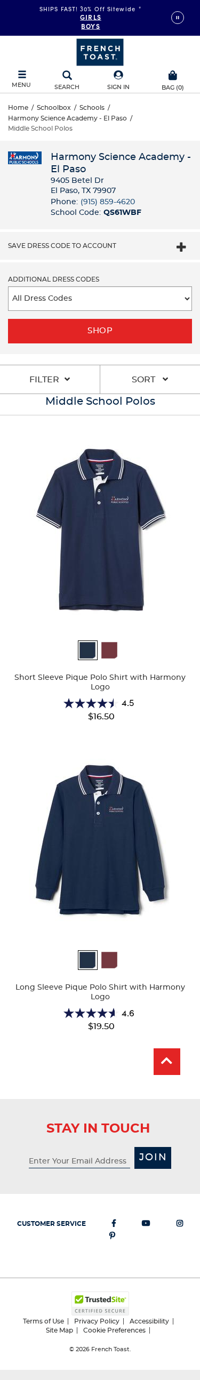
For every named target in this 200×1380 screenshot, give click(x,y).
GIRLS (90, 16)
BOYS (90, 25)
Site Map (59, 1330)
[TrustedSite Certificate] (100, 1303)
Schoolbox (54, 108)
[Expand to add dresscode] (181, 248)
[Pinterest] (112, 1237)
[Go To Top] (167, 1061)
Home (18, 108)
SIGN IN (118, 87)
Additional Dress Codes (53, 279)
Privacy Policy (96, 1321)
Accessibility (149, 1321)
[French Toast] (99, 51)
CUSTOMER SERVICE (51, 1224)
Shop (100, 331)
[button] (118, 81)
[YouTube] (146, 1225)
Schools (92, 108)
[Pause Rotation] (177, 17)
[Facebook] (114, 1225)
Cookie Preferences (114, 1330)
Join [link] (153, 1157)
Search (66, 87)
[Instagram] (180, 1225)
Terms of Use (43, 1321)
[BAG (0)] (173, 74)
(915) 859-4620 (108, 202)
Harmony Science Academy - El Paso (67, 118)
